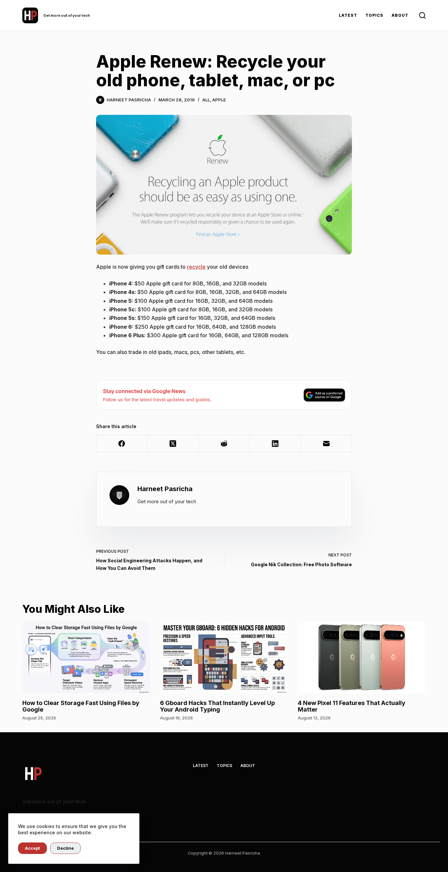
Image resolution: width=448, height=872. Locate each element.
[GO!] (422, 15)
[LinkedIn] (275, 443)
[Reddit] (224, 443)
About (400, 15)
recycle (196, 266)
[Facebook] (122, 443)
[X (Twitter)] (173, 443)
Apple (219, 99)
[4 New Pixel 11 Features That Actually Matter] (362, 657)
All (206, 99)
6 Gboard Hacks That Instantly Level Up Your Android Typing (217, 706)
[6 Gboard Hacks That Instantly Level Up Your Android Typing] (224, 657)
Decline (65, 848)
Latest (348, 15)
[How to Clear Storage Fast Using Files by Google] (86, 657)
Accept (32, 848)
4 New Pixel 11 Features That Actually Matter (351, 706)
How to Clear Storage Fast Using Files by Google (80, 706)
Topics (374, 15)
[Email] (326, 443)
